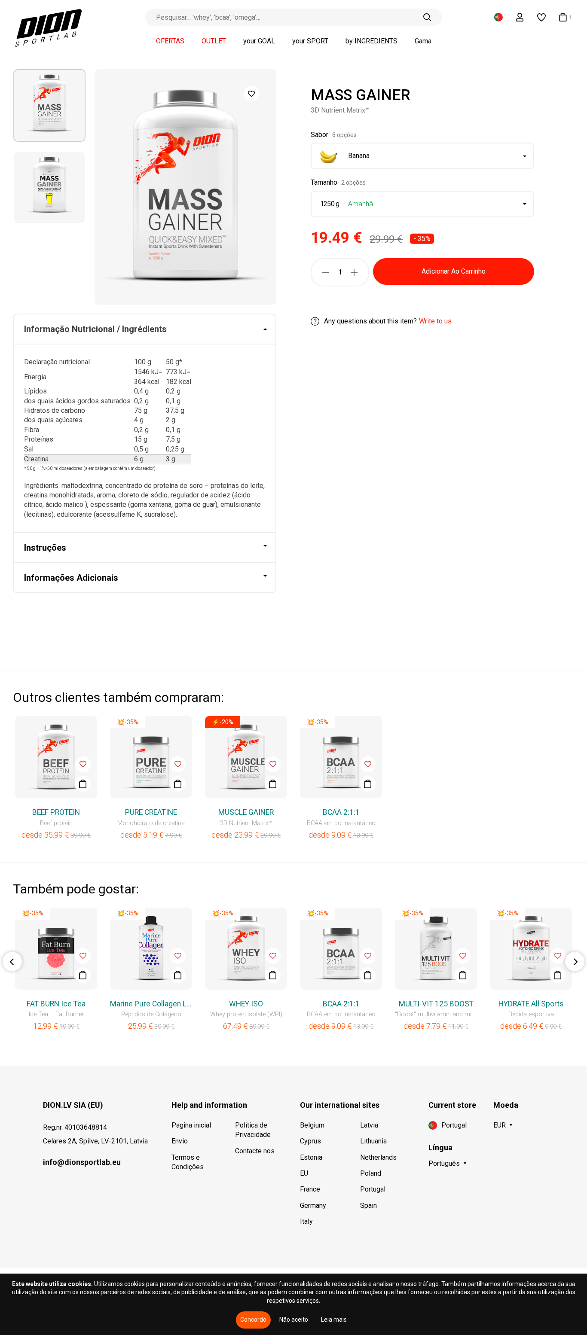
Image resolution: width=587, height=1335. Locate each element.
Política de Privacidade (253, 1130)
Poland (370, 1173)
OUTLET (214, 41)
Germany (313, 1205)
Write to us (435, 321)
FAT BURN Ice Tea (56, 1004)
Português (444, 1163)
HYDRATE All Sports (531, 1004)
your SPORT (310, 41)
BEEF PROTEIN (56, 812)
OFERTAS (170, 41)
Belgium (312, 1125)
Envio (179, 1141)
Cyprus (310, 1141)
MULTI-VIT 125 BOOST (436, 1004)
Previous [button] (12, 961)
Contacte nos (255, 1151)
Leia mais (334, 1319)
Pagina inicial (191, 1125)
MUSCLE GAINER (246, 812)
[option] (49, 105)
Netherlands (378, 1157)
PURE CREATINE (151, 812)
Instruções (45, 548)
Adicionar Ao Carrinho (454, 271)
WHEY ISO (246, 1004)
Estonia (311, 1157)
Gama (423, 41)
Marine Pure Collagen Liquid (151, 1004)
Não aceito (293, 1319)
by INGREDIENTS (371, 41)
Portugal (372, 1189)
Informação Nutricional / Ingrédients (95, 329)
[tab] (144, 329)
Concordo (253, 1319)
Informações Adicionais (71, 578)
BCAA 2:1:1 (341, 812)
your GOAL (259, 41)
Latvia (369, 1125)
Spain (368, 1205)
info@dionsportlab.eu (82, 1162)
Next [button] (574, 961)
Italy (306, 1221)
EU (304, 1173)
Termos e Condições (187, 1162)
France (310, 1189)
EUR (499, 1125)
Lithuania (373, 1141)
